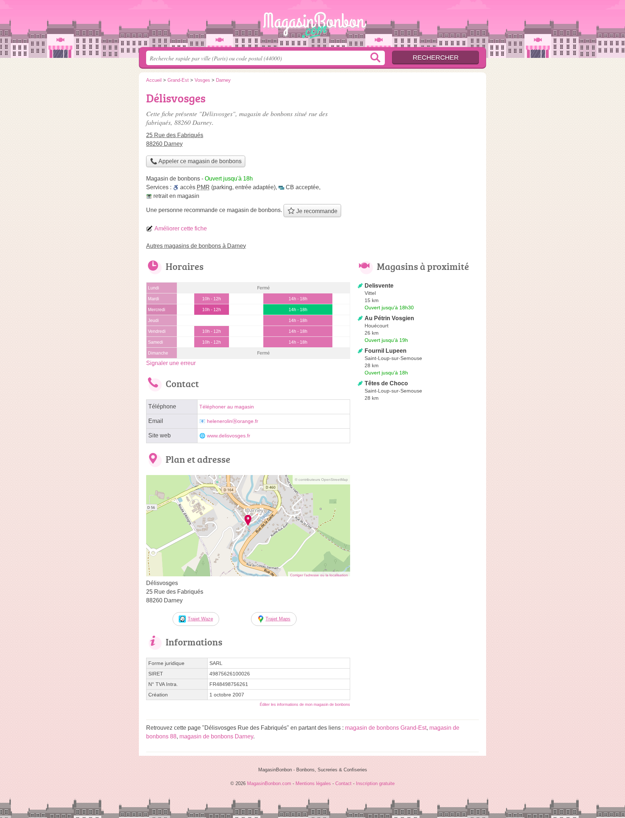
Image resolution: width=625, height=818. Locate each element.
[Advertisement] (418, 572)
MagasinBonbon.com (312, 25)
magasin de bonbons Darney (216, 736)
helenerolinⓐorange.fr (232, 421)
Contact (343, 783)
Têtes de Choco (386, 383)
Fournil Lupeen (386, 351)
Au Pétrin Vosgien (389, 318)
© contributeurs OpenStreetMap (321, 480)
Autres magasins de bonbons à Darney (196, 246)
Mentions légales (313, 783)
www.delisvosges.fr (228, 435)
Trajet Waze (200, 619)
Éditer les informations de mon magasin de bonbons (305, 704)
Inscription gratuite (375, 783)
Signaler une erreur (171, 363)
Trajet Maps (277, 619)
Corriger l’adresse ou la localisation (319, 575)
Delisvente (379, 286)
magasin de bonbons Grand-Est (385, 728)
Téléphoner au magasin (226, 407)
